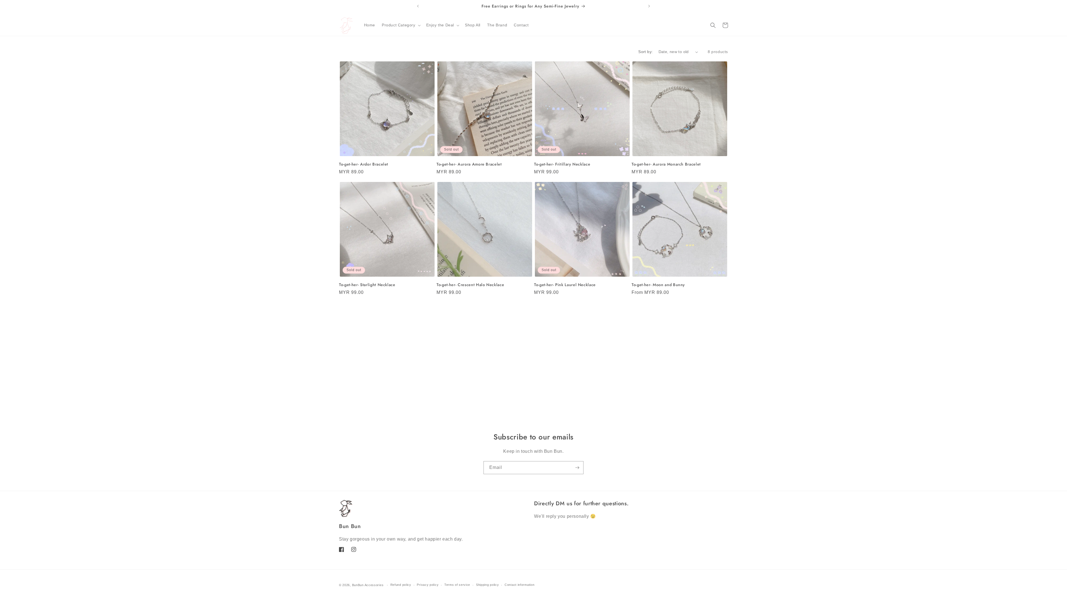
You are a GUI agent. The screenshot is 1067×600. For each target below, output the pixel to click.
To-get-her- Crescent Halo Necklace (470, 284)
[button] (400, 25)
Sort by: (645, 51)
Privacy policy (427, 584)
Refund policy (400, 584)
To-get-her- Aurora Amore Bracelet (469, 164)
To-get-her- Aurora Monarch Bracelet (666, 164)
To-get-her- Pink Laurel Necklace (565, 284)
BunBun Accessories (368, 585)
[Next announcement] (649, 6)
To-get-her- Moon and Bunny (658, 284)
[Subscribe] (577, 467)
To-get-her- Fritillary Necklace (562, 164)
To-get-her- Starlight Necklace (367, 284)
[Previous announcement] (418, 6)
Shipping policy (487, 584)
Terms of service (457, 584)
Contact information (519, 584)
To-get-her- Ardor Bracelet (363, 164)
